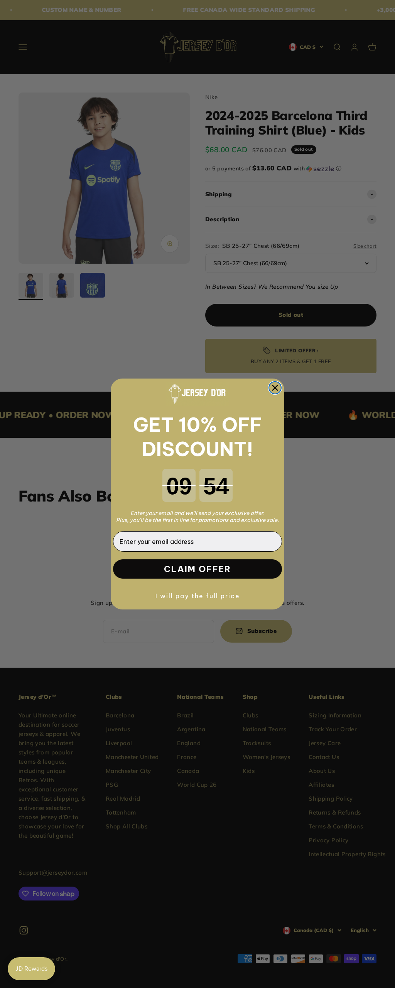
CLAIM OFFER (197, 569)
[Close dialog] (275, 388)
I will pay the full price (197, 596)
